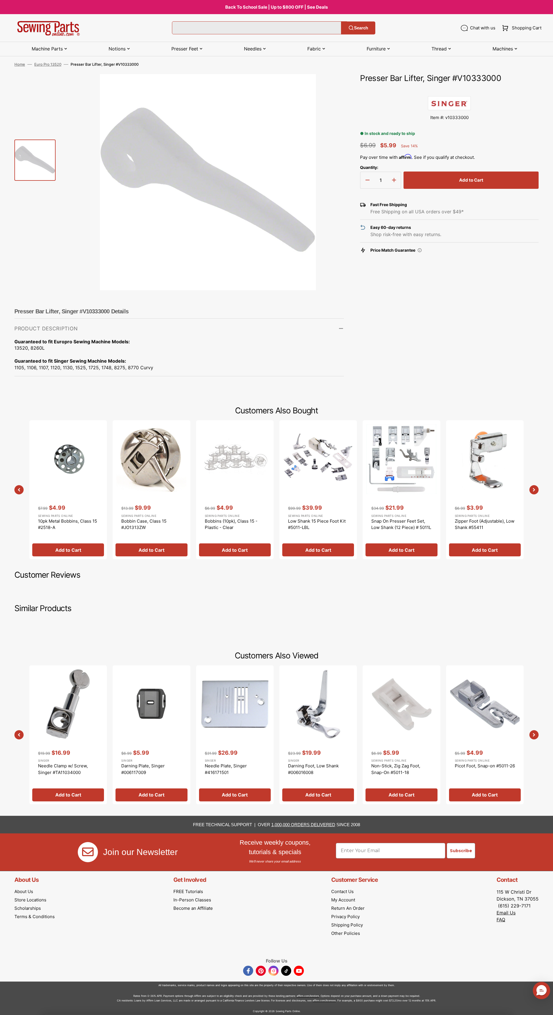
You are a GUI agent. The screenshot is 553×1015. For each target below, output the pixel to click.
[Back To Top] (544, 1006)
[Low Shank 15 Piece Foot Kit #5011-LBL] (318, 489)
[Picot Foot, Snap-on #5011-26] (485, 734)
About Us (23, 891)
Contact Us (342, 891)
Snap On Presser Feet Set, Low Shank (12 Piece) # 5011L (401, 524)
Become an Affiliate (193, 908)
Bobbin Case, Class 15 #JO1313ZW (143, 524)
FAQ (501, 919)
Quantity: (369, 167)
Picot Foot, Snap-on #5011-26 (485, 766)
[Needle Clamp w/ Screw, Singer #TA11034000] (68, 734)
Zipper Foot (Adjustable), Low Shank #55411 (484, 524)
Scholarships (27, 908)
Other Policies (345, 933)
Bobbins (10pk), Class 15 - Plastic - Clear (231, 524)
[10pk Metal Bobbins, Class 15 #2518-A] (68, 489)
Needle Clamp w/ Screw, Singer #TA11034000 (63, 769)
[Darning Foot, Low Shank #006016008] (318, 734)
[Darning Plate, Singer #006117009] (151, 734)
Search (361, 27)
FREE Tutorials (188, 891)
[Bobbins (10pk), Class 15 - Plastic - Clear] (235, 489)
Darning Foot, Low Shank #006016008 (313, 769)
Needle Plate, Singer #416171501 (226, 769)
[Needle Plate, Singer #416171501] (235, 734)
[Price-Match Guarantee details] (420, 250)
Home (19, 64)
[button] (520, 28)
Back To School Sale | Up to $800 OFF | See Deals (276, 7)
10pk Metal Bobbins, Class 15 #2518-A (67, 524)
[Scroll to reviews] (449, 90)
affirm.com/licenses (324, 1000)
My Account (343, 900)
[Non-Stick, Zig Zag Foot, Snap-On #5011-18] (401, 734)
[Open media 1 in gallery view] (331, 87)
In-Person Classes (192, 900)
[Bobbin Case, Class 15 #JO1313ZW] (151, 489)
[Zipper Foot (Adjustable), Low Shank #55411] (485, 489)
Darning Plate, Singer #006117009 (143, 769)
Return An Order (348, 908)
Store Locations (30, 900)
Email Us (506, 913)
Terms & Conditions (34, 916)
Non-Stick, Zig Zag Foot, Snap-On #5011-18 (395, 769)
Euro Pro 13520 (47, 64)
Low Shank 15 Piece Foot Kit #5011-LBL (317, 524)
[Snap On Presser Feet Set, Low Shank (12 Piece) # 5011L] (401, 489)
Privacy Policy (345, 916)
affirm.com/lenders (308, 995)
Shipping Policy (347, 925)
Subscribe (461, 850)
